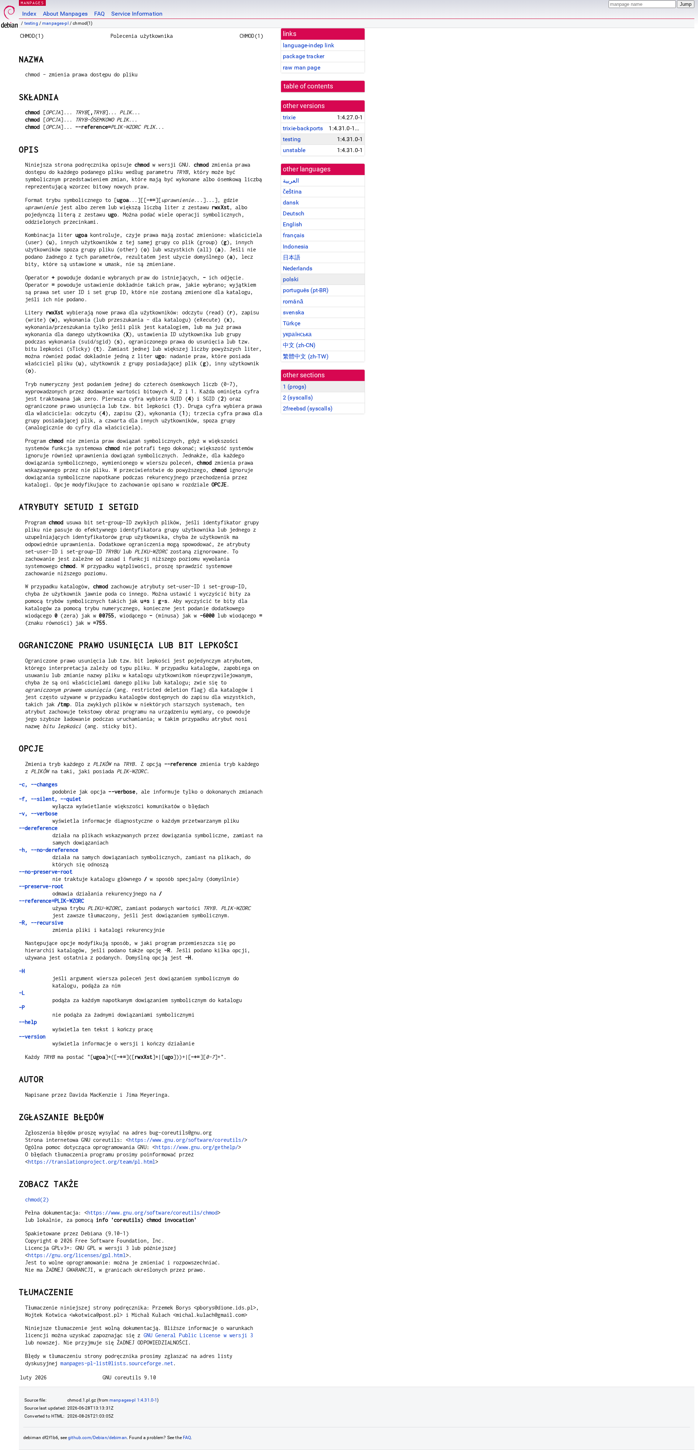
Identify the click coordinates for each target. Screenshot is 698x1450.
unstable (294, 150)
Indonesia (295, 246)
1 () (294, 386)
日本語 (291, 257)
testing (31, 23)
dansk (291, 202)
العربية (291, 180)
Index (29, 13)
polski (290, 279)
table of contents (308, 86)
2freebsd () (308, 408)
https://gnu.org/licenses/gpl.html (77, 1255)
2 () (298, 397)
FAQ (99, 13)
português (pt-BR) (306, 290)
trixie (289, 117)
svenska (293, 312)
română (293, 301)
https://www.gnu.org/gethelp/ (196, 1147)
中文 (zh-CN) (299, 345)
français (293, 235)
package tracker (303, 56)
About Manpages (65, 13)
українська (297, 334)
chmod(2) (37, 1199)
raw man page (301, 67)
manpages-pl (55, 23)
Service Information (137, 13)
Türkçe (291, 323)
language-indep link (308, 45)
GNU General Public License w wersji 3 (198, 1335)
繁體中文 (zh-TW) (306, 356)
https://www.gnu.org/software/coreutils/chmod (152, 1212)
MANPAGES (32, 2)
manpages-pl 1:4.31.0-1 (133, 1400)
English (292, 224)
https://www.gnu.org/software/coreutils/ (186, 1140)
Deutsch (293, 213)
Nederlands (298, 268)
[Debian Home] (9, 14)
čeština (292, 191)
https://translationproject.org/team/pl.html (91, 1162)
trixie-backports (303, 128)
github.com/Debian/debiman (97, 1437)
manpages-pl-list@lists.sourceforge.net (116, 1363)
